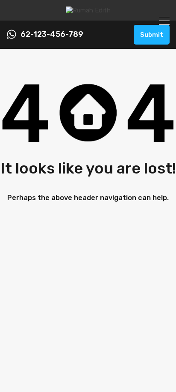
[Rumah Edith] (88, 10)
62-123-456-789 (52, 34)
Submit (151, 35)
